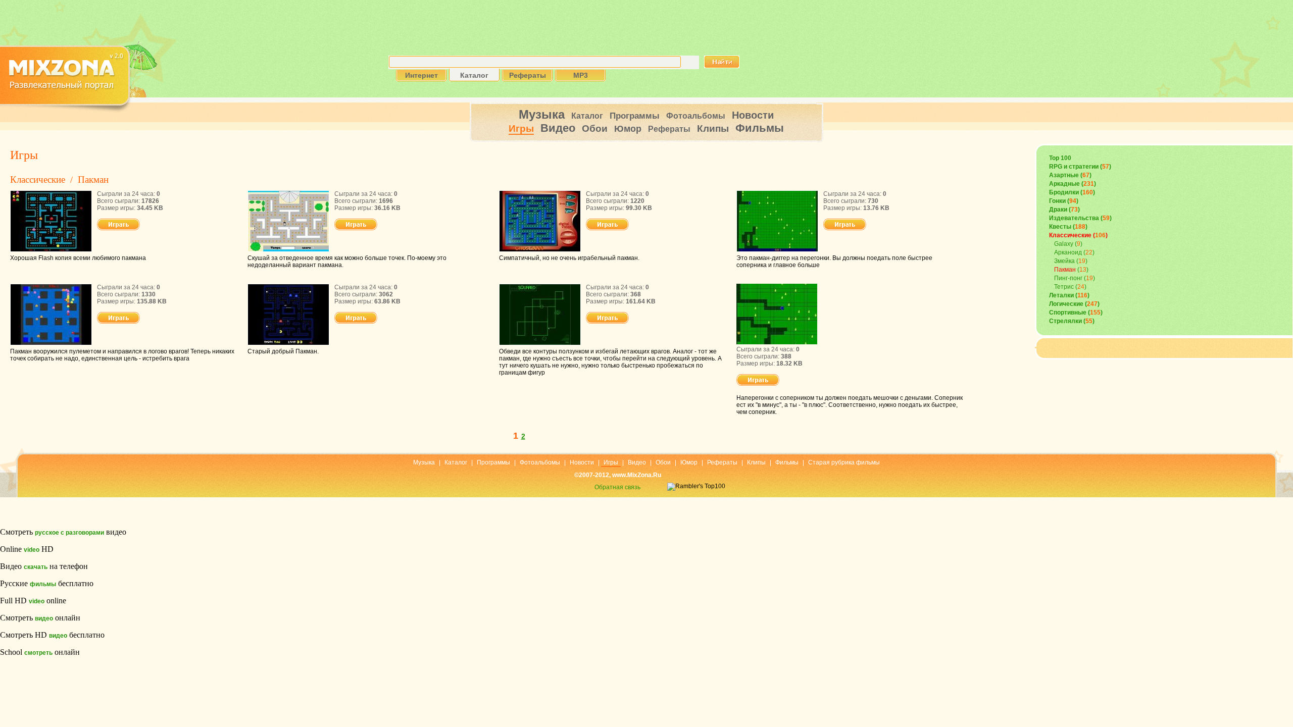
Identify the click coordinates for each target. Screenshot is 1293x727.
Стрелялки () (1072, 321)
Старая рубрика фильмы (844, 462)
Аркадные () (1072, 183)
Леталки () (1069, 295)
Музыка (542, 114)
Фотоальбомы (695, 116)
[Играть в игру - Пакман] (118, 228)
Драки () (1064, 209)
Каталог (587, 116)
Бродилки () (1072, 192)
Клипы (713, 128)
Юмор (627, 129)
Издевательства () (1080, 218)
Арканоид (1068, 252)
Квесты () (1068, 226)
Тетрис (1064, 286)
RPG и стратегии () (1080, 166)
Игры (521, 128)
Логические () (1074, 303)
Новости (753, 115)
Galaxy (1063, 243)
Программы (635, 116)
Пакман (93, 179)
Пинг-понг (1068, 278)
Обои (595, 128)
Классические (37, 179)
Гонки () (1063, 200)
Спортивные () (1076, 312)
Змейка (1064, 261)
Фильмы (759, 128)
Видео (557, 128)
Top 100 (1060, 158)
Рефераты (669, 129)
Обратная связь (617, 487)
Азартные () (1070, 175)
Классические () (1078, 235)
